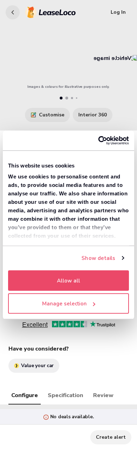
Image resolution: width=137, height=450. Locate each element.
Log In (118, 12)
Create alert (111, 437)
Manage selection (64, 303)
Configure (24, 395)
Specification (65, 395)
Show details (98, 258)
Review (103, 395)
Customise (51, 114)
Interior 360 (92, 114)
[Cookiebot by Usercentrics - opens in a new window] (98, 140)
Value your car (37, 365)
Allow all (68, 280)
